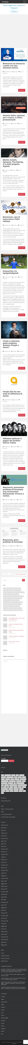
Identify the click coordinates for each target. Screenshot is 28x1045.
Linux (2, 1012)
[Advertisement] (14, 31)
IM (21, 602)
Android (15, 588)
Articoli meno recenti (20, 574)
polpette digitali (11, 606)
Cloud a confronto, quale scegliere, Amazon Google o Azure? (11, 344)
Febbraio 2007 (4, 913)
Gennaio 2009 (4, 889)
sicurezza (11, 608)
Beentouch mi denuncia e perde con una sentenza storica (14, 65)
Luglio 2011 (3, 857)
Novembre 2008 (4, 891)
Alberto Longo (10, 588)
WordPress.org (4, 961)
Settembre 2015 (4, 849)
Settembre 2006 (4, 921)
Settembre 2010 (4, 870)
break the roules (17, 590)
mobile (19, 604)
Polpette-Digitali (4, 1018)
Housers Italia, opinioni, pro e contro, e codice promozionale (14, 117)
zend (21, 610)
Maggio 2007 (4, 907)
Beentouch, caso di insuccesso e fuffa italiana (11, 219)
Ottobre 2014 (4, 851)
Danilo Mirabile (14, 596)
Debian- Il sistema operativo (7, 809)
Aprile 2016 (3, 843)
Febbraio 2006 (4, 931)
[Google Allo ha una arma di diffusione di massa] (14, 381)
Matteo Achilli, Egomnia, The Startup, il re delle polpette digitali (13, 163)
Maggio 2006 (4, 926)
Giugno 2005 (4, 942)
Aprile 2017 (3, 830)
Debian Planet (4, 1002)
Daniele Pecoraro (7, 596)
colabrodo (9, 594)
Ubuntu (14, 610)
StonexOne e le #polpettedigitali (10, 272)
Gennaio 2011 (4, 862)
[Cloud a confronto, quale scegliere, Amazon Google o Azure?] (14, 330)
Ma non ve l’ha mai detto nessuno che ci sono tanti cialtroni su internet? (13, 979)
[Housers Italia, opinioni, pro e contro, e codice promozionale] (14, 105)
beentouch (11, 590)
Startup (2, 1026)
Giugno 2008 (4, 897)
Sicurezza (3, 1020)
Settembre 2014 (4, 854)
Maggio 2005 (4, 945)
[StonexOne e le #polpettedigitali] (14, 261)
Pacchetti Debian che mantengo (8, 817)
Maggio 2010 (4, 875)
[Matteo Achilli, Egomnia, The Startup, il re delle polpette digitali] (14, 152)
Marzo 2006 (3, 929)
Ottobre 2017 (4, 827)
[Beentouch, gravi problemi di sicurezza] (14, 532)
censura (13, 592)
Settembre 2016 (4, 838)
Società (2, 1023)
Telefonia (3, 1028)
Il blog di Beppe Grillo (5, 800)
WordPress (14, 1043)
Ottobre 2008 (4, 894)
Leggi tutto (21, 90)
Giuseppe (5, 2)
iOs (8, 604)
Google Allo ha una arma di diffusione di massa (12, 393)
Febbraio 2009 (4, 886)
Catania (8, 592)
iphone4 (15, 604)
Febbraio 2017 (4, 833)
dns (21, 598)
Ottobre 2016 (4, 835)
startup (20, 608)
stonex (5, 610)
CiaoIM (5, 594)
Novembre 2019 (4, 825)
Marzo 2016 (3, 846)
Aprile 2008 (3, 899)
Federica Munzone (7, 602)
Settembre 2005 (4, 939)
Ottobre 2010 (4, 867)
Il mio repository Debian (6, 814)
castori (5, 592)
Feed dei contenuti (5, 955)
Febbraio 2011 (4, 859)
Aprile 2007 (3, 910)
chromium (22, 592)
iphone (11, 604)
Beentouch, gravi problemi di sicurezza (13, 541)
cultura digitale (16, 594)
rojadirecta (6, 608)
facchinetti (17, 600)
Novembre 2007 (4, 902)
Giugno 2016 (4, 841)
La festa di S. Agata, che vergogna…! (17, 636)
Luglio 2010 (3, 873)
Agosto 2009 (4, 881)
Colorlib (20, 1042)
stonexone (9, 610)
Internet (2, 1010)
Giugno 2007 (4, 905)
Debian (5, 598)
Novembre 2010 (4, 865)
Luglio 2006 (3, 923)
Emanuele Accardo (7, 600)
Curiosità (3, 996)
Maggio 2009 (4, 883)
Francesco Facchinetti (16, 602)
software (15, 608)
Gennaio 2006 (4, 934)
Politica (2, 1015)
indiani (5, 604)
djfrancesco (16, 598)
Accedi (2, 953)
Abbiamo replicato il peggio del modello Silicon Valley (12, 440)
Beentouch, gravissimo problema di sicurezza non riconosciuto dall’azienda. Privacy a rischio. (13, 491)
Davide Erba (21, 596)
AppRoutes (6, 590)
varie (2, 1033)
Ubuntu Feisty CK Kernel (14, 641)
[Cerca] (23, 580)
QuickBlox (17, 606)
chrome (17, 592)
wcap (18, 610)
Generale (3, 1007)
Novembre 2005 (4, 937)
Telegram (14, 11)
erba (13, 600)
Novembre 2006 (4, 915)
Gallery (2, 811)
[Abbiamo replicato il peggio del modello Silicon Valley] (14, 428)
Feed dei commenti (5, 958)
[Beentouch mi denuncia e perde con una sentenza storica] (14, 54)
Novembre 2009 (4, 878)
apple (19, 588)
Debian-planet (10, 598)
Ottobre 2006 (4, 918)
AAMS (5, 588)
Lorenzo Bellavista (5, 978)
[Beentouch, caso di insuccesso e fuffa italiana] (14, 208)
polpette (5, 606)
